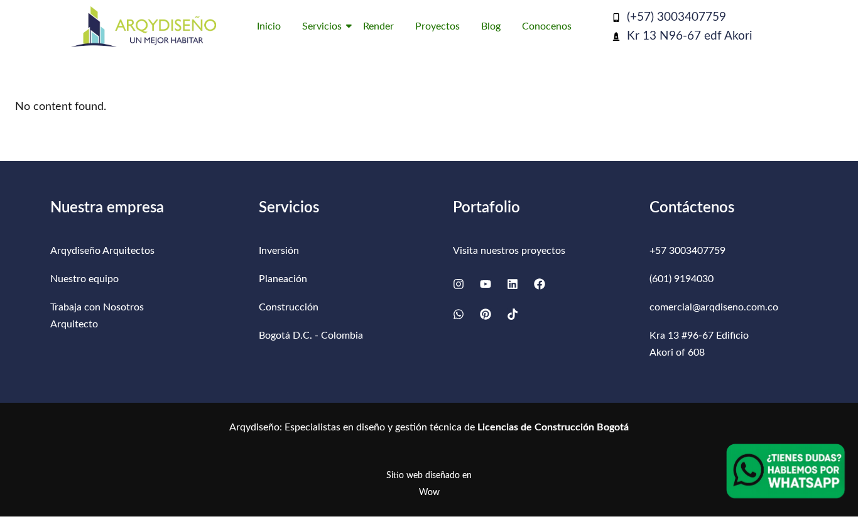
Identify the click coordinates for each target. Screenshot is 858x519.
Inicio (269, 26)
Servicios (322, 26)
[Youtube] (485, 284)
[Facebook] (539, 284)
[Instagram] (458, 284)
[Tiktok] (512, 314)
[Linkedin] (512, 284)
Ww (429, 492)
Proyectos (437, 26)
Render (378, 26)
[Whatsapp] (458, 314)
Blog (491, 26)
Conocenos (547, 26)
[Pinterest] (485, 314)
